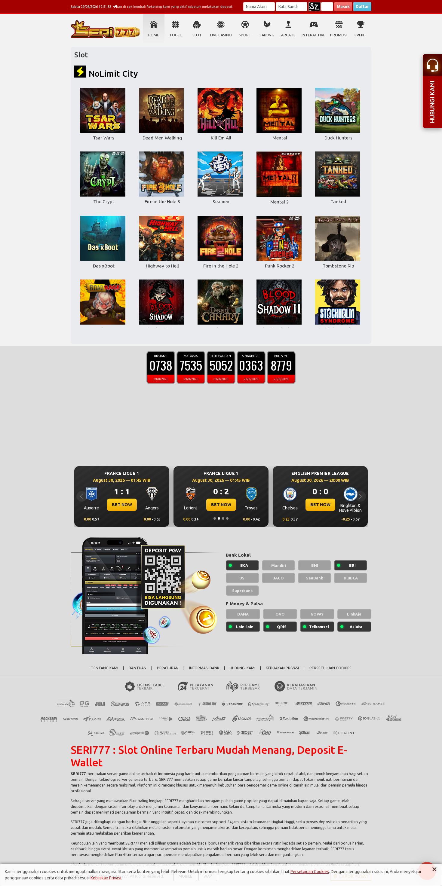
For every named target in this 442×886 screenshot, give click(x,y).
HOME (153, 35)
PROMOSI (338, 35)
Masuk (343, 6)
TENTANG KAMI (104, 668)
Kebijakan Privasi (106, 877)
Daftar (362, 6)
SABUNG (266, 35)
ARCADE (288, 35)
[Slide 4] (227, 518)
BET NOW (122, 504)
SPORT (245, 35)
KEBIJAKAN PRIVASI (282, 668)
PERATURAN (168, 668)
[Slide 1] (214, 518)
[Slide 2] (219, 518)
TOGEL (175, 35)
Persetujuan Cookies (309, 871)
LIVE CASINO (221, 35)
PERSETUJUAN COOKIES (330, 668)
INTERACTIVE (313, 35)
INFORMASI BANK (204, 668)
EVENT (361, 35)
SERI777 (78, 773)
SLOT (197, 35)
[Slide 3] (223, 518)
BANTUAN (137, 668)
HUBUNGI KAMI (242, 668)
